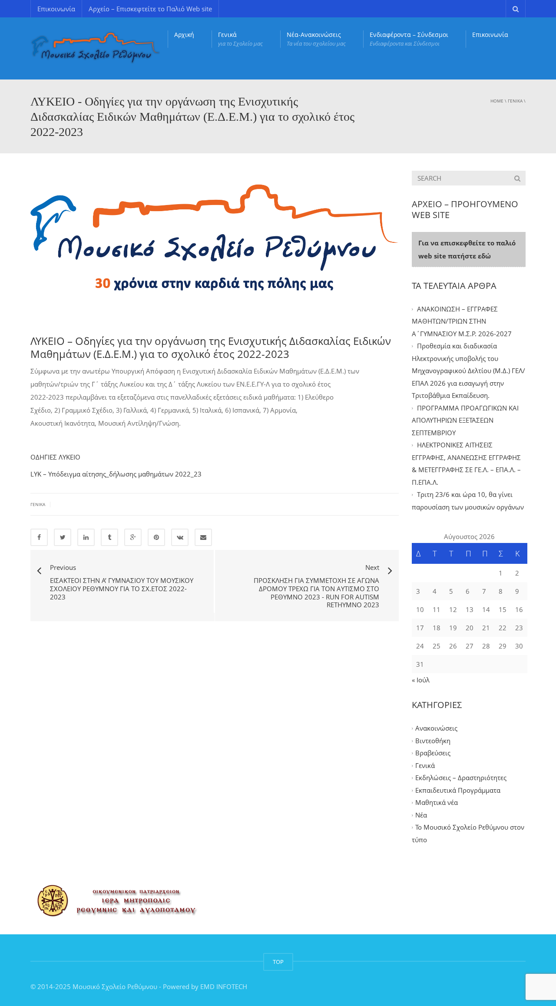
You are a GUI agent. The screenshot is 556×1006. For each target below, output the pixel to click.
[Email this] (203, 537)
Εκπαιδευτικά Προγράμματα (457, 790)
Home (496, 101)
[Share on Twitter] (62, 537)
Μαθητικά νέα (436, 802)
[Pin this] (156, 537)
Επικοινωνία (56, 8)
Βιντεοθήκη (432, 740)
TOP (278, 962)
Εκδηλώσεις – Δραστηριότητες (460, 778)
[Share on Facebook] (39, 537)
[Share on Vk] (180, 537)
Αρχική (184, 34)
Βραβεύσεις (432, 753)
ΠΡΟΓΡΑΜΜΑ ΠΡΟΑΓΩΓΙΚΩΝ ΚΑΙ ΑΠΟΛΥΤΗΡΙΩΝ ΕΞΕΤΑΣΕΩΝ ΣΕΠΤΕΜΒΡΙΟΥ (465, 420)
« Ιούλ (421, 679)
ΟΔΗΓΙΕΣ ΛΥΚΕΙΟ (55, 457)
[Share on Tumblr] (109, 537)
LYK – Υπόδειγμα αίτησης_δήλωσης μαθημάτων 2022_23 (116, 474)
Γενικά (240, 38)
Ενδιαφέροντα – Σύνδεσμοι (409, 38)
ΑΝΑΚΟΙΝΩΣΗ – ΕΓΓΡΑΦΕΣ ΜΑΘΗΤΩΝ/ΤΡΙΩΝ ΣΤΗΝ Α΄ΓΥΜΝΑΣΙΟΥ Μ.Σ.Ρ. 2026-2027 (462, 321)
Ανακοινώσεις (436, 728)
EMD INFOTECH (223, 986)
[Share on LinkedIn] (86, 537)
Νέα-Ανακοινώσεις (316, 38)
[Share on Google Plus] (133, 537)
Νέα (421, 815)
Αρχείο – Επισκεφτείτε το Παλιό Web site (150, 8)
